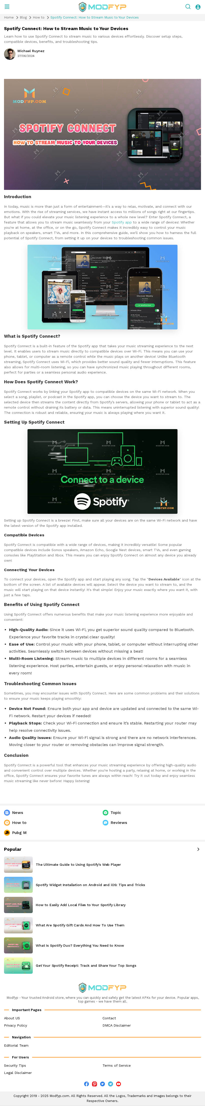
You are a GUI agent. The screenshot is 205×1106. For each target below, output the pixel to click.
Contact (109, 1018)
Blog (23, 17)
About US (12, 1018)
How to (38, 17)
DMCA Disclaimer (116, 1025)
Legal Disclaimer (18, 1073)
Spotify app (122, 222)
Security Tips (15, 1065)
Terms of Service (116, 1065)
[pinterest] (94, 1083)
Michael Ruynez (31, 51)
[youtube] (118, 1085)
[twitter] (102, 1085)
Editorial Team (16, 1045)
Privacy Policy (15, 1025)
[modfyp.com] (102, 7)
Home (9, 17)
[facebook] (86, 1085)
